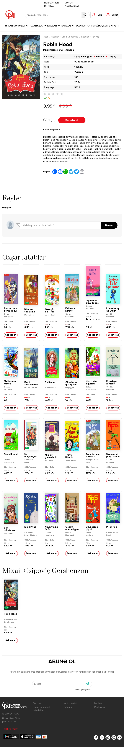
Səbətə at (71, 120)
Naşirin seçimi (70, 703)
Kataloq (67, 26)
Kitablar (52, 26)
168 (76, 77)
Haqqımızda (37, 26)
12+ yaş (95, 37)
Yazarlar (81, 26)
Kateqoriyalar (16, 26)
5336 (77, 87)
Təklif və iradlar (10, 729)
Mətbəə (98, 703)
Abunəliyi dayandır (82, 690)
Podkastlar (99, 707)
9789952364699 (84, 62)
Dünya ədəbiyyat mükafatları (41, 708)
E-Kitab (113, 26)
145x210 (78, 67)
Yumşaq (78, 72)
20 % (77, 82)
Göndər (109, 225)
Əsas (45, 37)
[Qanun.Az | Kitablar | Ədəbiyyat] (10, 14)
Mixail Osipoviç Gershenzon (58, 50)
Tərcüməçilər (99, 26)
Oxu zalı (37, 703)
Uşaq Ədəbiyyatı (70, 37)
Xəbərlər (68, 707)
